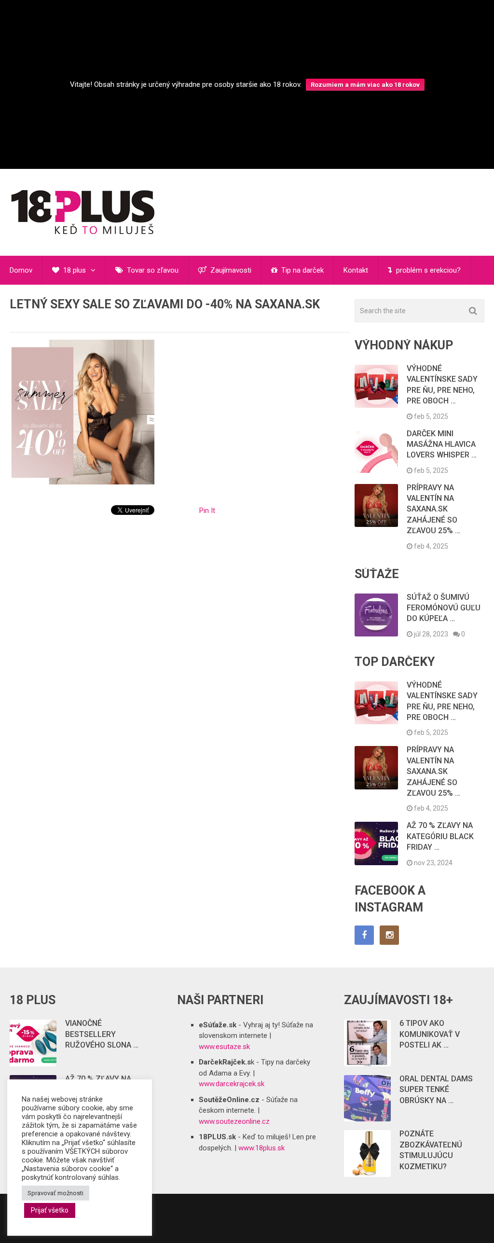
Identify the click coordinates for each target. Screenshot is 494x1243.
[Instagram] (389, 935)
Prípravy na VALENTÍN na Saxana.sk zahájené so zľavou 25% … (433, 509)
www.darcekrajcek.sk (231, 1083)
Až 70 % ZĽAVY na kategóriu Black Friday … (440, 836)
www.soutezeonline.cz (234, 1121)
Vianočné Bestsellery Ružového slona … (101, 1034)
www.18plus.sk (261, 1148)
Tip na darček (301, 270)
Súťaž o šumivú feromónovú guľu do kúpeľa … (443, 608)
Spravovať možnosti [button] (55, 1193)
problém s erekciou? (427, 270)
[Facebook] (364, 935)
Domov (21, 270)
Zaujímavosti (229, 270)
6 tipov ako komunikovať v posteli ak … (429, 1034)
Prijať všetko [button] (50, 1210)
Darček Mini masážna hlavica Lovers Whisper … (442, 444)
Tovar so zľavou (151, 270)
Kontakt (355, 270)
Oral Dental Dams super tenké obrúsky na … (436, 1089)
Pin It (207, 510)
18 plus (73, 270)
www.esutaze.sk (224, 1046)
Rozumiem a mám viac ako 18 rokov (365, 84)
